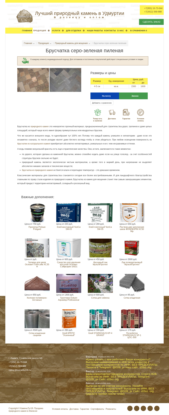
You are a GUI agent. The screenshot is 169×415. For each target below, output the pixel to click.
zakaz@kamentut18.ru (20, 370)
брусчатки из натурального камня (33, 144)
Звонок (135, 96)
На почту (106, 96)
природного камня (40, 126)
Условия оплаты (140, 120)
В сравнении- (138, 31)
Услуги (56, 31)
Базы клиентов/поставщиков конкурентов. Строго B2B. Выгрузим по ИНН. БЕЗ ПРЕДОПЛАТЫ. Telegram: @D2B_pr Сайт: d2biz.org (121, 376)
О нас (120, 31)
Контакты (110, 31)
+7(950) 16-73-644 (153, 8)
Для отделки (73, 31)
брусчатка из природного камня (37, 170)
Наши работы (95, 31)
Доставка (112, 119)
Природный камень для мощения (71, 43)
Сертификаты (97, 409)
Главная (27, 31)
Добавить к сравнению (102, 103)
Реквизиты (111, 409)
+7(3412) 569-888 (153, 11)
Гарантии (126, 119)
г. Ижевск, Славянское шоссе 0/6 (25, 358)
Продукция (39, 31)
